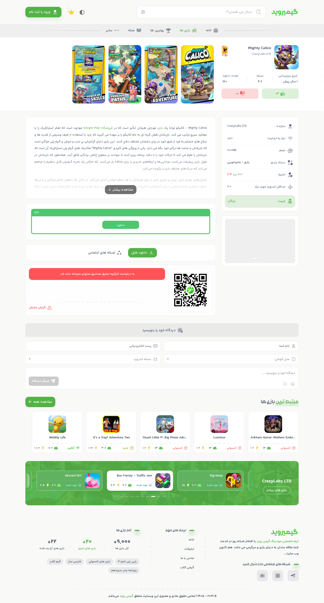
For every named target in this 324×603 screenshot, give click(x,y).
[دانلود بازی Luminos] (219, 432)
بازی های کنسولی (99, 561)
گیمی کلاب (187, 567)
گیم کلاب (55, 561)
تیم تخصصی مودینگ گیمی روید (278, 541)
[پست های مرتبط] (40, 402)
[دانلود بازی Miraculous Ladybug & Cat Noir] (69, 480)
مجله (131, 30)
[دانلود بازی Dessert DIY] (140, 480)
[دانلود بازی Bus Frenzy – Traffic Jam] (210, 480)
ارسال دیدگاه (40, 381)
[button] (265, 258)
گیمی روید (126, 596)
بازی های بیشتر (276, 490)
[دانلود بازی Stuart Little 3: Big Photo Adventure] (165, 432)
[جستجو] (258, 12)
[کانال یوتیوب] (262, 575)
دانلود (121, 225)
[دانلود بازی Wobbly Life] (57, 432)
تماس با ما (187, 558)
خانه (209, 30)
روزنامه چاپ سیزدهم (124, 570)
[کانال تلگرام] (293, 575)
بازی (247, 162)
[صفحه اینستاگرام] (277, 575)
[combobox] (231, 359)
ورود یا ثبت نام (39, 12)
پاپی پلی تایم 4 (127, 561)
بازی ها (185, 30)
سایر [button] (109, 30)
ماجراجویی (234, 162)
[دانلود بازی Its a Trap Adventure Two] (111, 432)
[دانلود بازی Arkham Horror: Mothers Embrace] (273, 432)
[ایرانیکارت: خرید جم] (260, 241)
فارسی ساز (74, 561)
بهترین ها (157, 30)
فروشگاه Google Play (98, 128)
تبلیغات (189, 549)
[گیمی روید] (285, 12)
